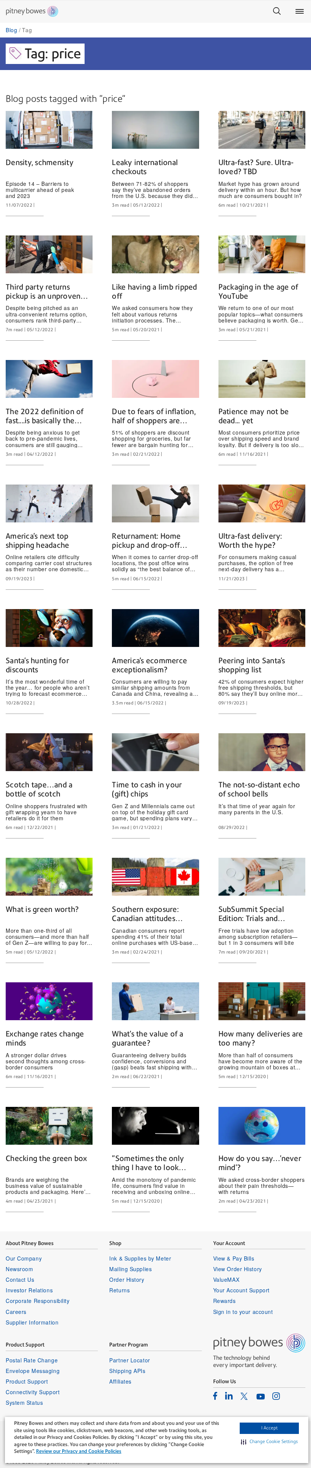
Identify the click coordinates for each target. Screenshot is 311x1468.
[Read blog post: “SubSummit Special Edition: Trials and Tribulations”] (261, 877)
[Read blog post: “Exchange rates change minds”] (49, 1001)
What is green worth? (42, 909)
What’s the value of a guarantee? (147, 1038)
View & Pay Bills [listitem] (233, 1258)
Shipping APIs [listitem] (127, 1370)
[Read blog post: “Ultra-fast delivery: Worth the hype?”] (261, 503)
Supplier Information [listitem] (32, 1322)
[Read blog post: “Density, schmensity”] (49, 130)
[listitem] (215, 1396)
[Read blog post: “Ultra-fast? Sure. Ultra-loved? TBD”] (261, 130)
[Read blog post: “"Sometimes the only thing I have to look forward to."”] (155, 1126)
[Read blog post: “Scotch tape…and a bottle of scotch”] (49, 752)
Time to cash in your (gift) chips (147, 789)
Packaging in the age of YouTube (258, 291)
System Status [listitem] (24, 1402)
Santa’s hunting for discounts (37, 665)
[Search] (276, 11)
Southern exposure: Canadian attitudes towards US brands (145, 914)
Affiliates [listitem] (120, 1381)
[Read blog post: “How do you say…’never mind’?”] (261, 1126)
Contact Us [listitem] (20, 1279)
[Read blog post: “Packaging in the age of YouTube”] (261, 254)
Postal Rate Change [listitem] (32, 1360)
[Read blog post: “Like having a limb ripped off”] (155, 254)
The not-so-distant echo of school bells (259, 789)
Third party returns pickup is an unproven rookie (43, 291)
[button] (269, 1442)
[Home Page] (32, 11)
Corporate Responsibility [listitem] (37, 1300)
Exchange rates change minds (45, 1038)
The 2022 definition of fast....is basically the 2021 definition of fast (45, 416)
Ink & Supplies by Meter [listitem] (140, 1258)
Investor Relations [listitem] (29, 1290)
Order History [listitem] (126, 1279)
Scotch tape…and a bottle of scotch (39, 789)
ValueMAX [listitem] (226, 1279)
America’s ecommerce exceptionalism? (149, 665)
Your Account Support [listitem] (241, 1290)
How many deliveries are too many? (260, 1038)
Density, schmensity (40, 162)
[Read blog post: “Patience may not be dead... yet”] (261, 379)
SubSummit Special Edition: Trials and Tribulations (251, 914)
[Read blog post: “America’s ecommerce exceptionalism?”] (155, 628)
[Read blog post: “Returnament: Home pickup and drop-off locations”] (155, 503)
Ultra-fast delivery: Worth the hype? (250, 540)
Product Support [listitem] (27, 1381)
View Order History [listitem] (237, 1268)
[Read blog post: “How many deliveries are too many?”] (261, 1001)
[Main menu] (299, 11)
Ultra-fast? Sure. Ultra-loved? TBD (256, 167)
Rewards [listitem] (224, 1300)
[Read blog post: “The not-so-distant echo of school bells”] (261, 752)
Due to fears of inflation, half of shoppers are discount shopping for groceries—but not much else (155, 416)
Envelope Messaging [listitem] (33, 1370)
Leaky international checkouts (145, 167)
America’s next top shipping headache (37, 540)
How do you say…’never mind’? (259, 1163)
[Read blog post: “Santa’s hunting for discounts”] (49, 628)
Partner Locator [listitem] (129, 1360)
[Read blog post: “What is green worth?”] (49, 877)
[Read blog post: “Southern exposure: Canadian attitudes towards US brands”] (155, 877)
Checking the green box (46, 1158)
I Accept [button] (269, 1428)
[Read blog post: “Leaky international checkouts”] (155, 130)
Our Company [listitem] (24, 1258)
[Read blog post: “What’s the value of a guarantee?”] (155, 1001)
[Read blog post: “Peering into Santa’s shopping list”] (261, 628)
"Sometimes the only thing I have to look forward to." (148, 1163)
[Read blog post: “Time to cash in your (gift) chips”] (155, 752)
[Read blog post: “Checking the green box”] (49, 1126)
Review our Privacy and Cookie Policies (78, 1451)
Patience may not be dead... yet (253, 416)
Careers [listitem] (16, 1311)
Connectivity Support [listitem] (33, 1392)
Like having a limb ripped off (154, 291)
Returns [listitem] (119, 1290)
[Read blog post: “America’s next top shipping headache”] (49, 503)
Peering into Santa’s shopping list (251, 665)
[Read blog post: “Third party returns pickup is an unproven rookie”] (49, 254)
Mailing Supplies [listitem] (130, 1268)
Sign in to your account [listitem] (243, 1311)
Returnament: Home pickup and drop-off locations (146, 540)
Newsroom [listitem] (19, 1268)
